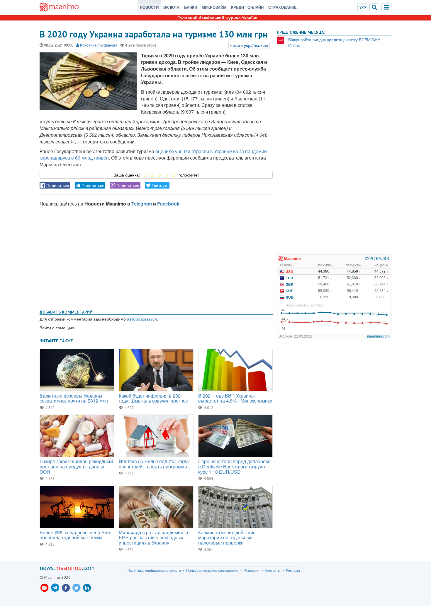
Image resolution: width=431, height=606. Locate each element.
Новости (149, 7)
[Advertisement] (156, 260)
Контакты (273, 570)
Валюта (171, 7)
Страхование (282, 7)
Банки (190, 7)
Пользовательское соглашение (212, 570)
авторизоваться (142, 319)
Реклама (293, 570)
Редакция (251, 570)
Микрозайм (214, 7)
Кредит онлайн (247, 7)
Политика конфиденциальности (154, 570)
